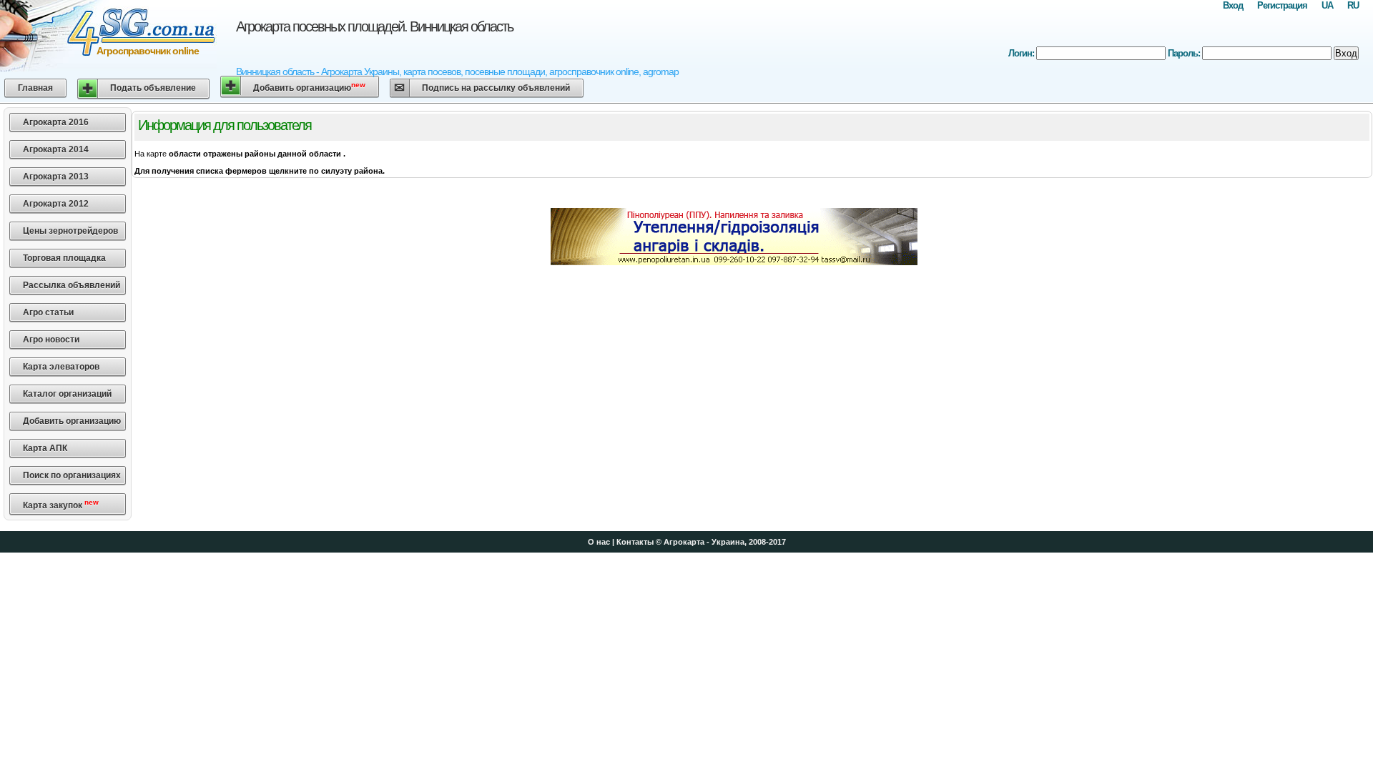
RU (1353, 5)
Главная (35, 88)
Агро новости (51, 340)
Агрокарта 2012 (56, 204)
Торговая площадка (64, 258)
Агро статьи (48, 312)
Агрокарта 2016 (56, 122)
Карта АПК (45, 448)
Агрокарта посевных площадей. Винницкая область (374, 26)
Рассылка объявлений (71, 285)
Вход (1233, 5)
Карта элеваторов (61, 367)
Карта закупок (61, 504)
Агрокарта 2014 (56, 149)
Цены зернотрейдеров (70, 231)
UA (1327, 5)
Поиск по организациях (72, 475)
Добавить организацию (309, 87)
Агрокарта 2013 (56, 177)
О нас (599, 542)
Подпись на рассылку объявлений (496, 88)
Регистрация (1282, 5)
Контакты (635, 542)
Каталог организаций (67, 394)
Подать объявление (153, 88)
